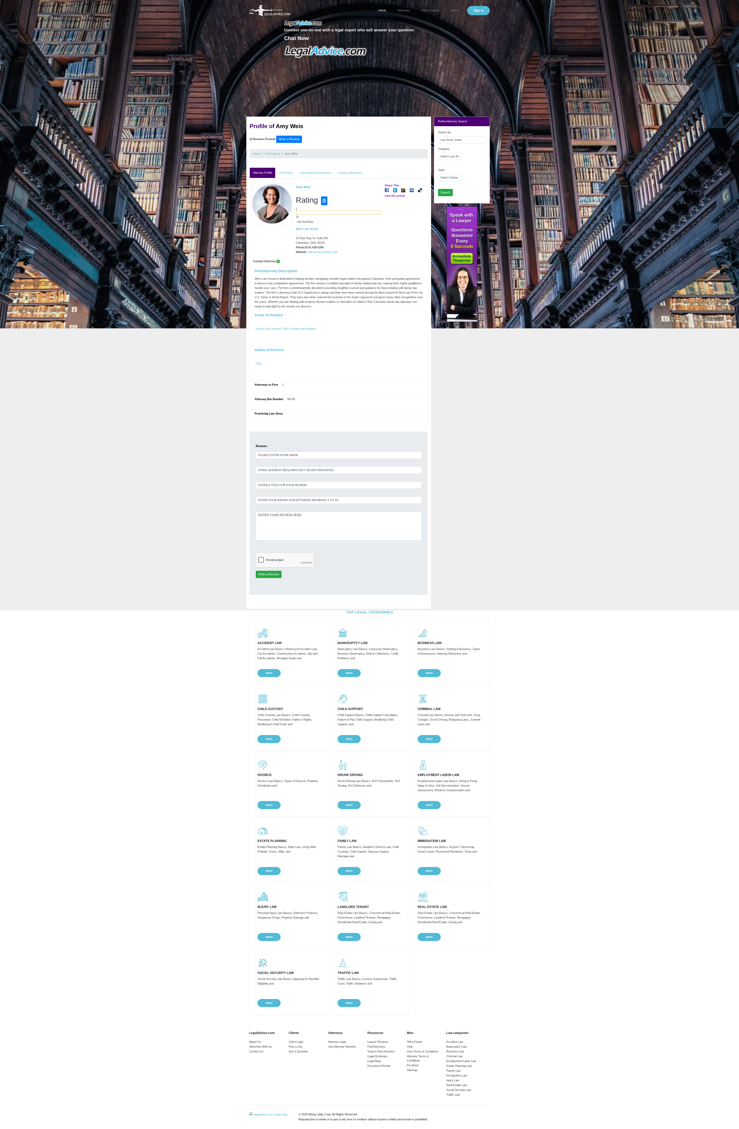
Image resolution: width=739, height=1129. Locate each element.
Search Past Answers (381, 1051)
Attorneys (404, 10)
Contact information (350, 172)
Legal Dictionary (377, 1056)
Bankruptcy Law (456, 1046)
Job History (286, 172)
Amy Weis (303, 187)
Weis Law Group (307, 228)
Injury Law (452, 1080)
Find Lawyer (272, 153)
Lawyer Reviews (377, 1041)
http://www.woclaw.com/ (323, 252)
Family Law (453, 1070)
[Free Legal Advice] (325, 51)
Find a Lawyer (430, 10)
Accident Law (454, 1041)
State (441, 170)
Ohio (259, 363)
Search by (444, 132)
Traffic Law (453, 1094)
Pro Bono (413, 1065)
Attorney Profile (262, 172)
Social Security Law (458, 1089)
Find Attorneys (376, 1046)
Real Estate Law (456, 1085)
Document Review (379, 1065)
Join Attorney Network (342, 1046)
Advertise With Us (260, 1046)
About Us (255, 1041)
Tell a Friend (414, 1041)
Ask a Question (298, 1051)
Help (410, 1046)
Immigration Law (456, 1075)
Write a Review (289, 139)
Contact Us (256, 1051)
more (269, 672)
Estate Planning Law (459, 1065)
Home (382, 10)
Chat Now (296, 38)
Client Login (296, 1041)
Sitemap (412, 1070)
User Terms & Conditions (422, 1051)
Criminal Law (454, 1056)
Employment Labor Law (461, 1061)
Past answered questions (315, 172)
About (454, 10)
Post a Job (295, 1046)
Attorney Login (337, 1041)
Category (444, 148)
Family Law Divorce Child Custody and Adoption (286, 328)
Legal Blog (373, 1061)
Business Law (455, 1051)
